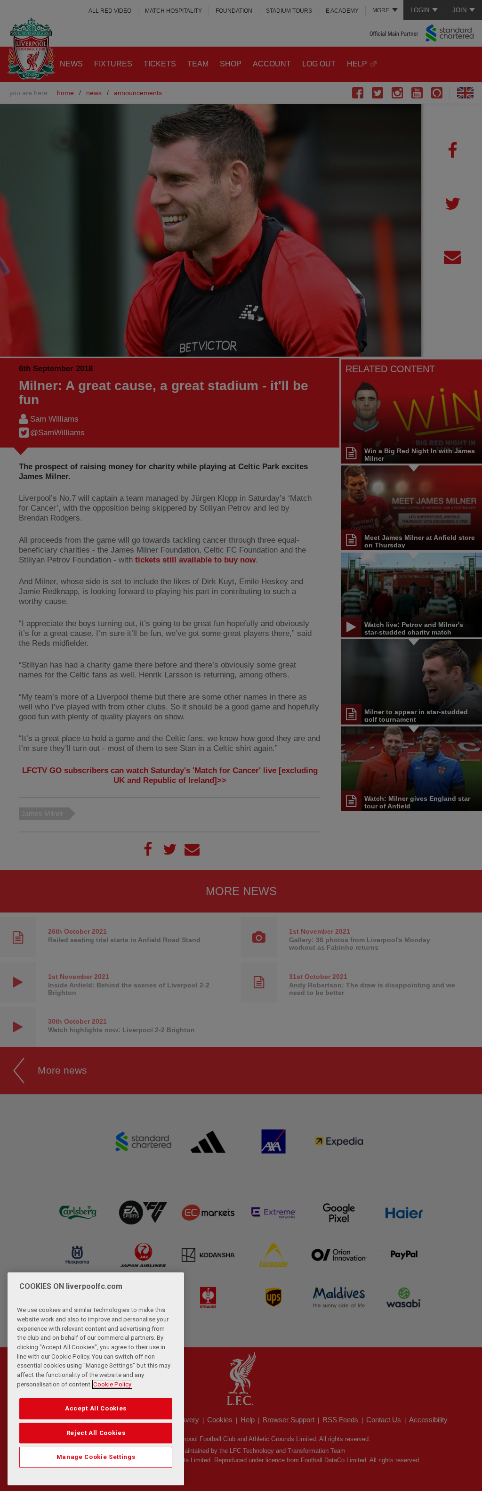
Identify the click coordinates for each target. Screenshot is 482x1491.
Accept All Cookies (96, 1408)
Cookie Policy (112, 1384)
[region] (96, 1378)
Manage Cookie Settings (95, 1456)
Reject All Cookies (96, 1432)
